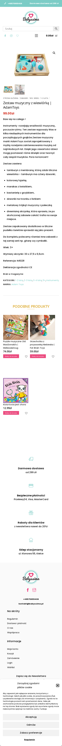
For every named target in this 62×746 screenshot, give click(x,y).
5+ (44, 280)
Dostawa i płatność (17, 623)
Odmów (31, 724)
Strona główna (10, 98)
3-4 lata (37, 280)
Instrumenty (52, 280)
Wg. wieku (34, 98)
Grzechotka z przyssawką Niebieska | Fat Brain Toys (42, 344)
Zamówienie (13, 658)
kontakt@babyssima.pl (31, 603)
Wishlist (11, 667)
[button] (57, 685)
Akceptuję (31, 716)
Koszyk (10, 653)
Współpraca (13, 632)
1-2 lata (44, 98)
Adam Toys (18, 284)
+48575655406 (31, 599)
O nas (10, 627)
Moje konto (12, 649)
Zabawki (24, 98)
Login (9, 662)
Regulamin (29, 739)
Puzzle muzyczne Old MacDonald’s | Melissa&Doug (14, 344)
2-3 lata (28, 280)
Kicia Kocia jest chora (14, 404)
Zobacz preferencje (31, 732)
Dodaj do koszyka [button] (11, 356)
